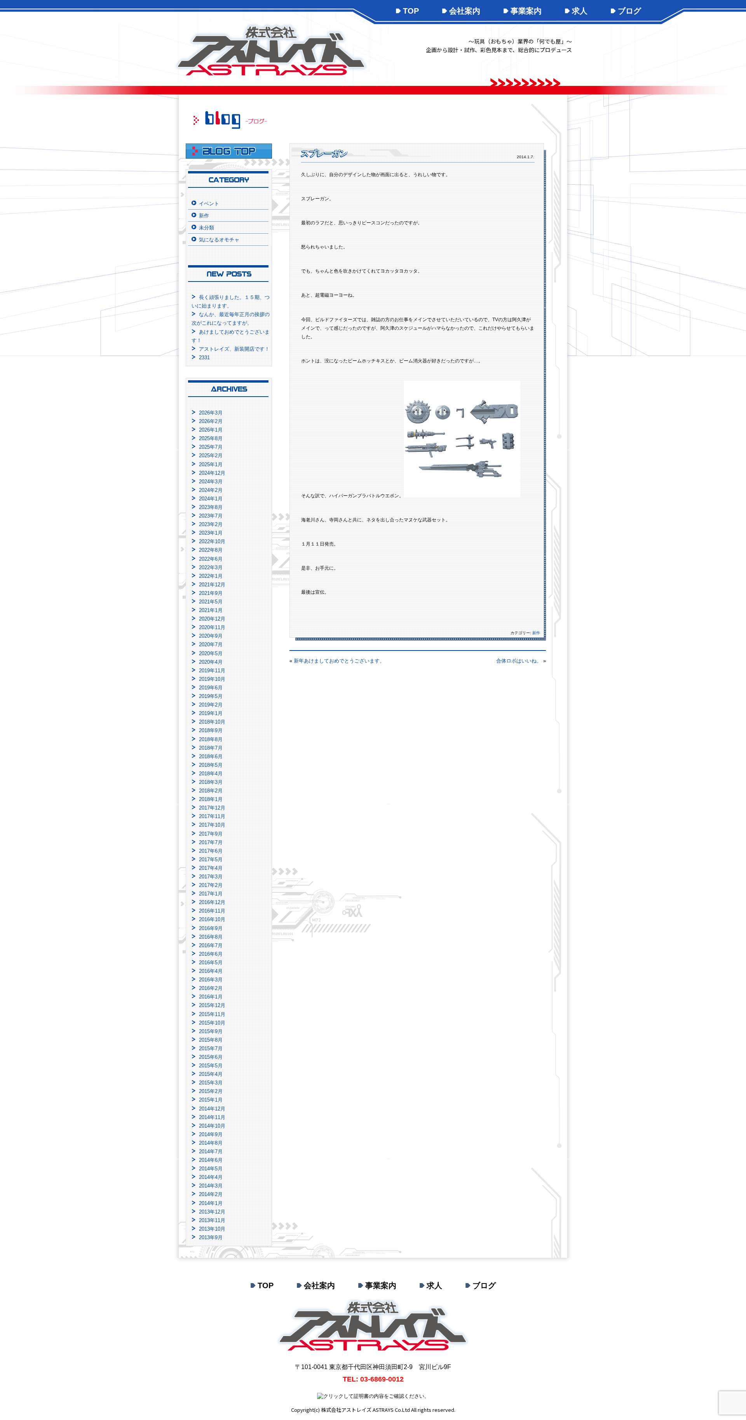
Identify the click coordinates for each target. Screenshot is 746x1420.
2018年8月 (211, 739)
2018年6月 (211, 756)
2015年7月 (211, 1048)
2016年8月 (211, 937)
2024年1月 (211, 499)
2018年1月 (211, 799)
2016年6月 (211, 954)
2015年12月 (212, 1005)
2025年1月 (211, 464)
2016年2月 (211, 988)
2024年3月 (211, 481)
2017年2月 (211, 885)
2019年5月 (211, 696)
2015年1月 (211, 1100)
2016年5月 (211, 962)
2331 (204, 357)
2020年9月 (211, 636)
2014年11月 (212, 1117)
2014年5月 (211, 1169)
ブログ (629, 11)
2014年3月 (211, 1186)
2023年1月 (211, 533)
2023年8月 (211, 507)
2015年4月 (211, 1074)
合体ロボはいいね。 (519, 661)
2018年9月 (211, 730)
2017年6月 (211, 851)
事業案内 (526, 11)
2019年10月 (212, 679)
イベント (209, 203)
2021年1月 (211, 610)
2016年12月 (212, 902)
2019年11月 (212, 670)
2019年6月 (211, 688)
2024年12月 (212, 473)
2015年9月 (211, 1031)
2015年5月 (211, 1065)
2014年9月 (211, 1134)
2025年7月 (211, 447)
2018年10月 (212, 722)
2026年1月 (211, 430)
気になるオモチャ (219, 240)
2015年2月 (211, 1091)
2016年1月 (211, 997)
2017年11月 (212, 816)
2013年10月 (212, 1229)
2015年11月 (212, 1014)
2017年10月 (212, 825)
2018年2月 (211, 791)
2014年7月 (211, 1151)
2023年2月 (211, 524)
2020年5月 (211, 653)
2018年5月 (211, 765)
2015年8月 (211, 1040)
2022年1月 (211, 576)
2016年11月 (212, 911)
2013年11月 (212, 1220)
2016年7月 (211, 945)
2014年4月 (211, 1177)
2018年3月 (211, 782)
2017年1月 (211, 894)
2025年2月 (211, 455)
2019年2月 (211, 705)
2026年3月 (211, 413)
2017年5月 (211, 859)
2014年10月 (212, 1126)
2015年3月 (211, 1083)
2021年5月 (211, 602)
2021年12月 (212, 585)
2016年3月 (211, 980)
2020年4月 (211, 662)
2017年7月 (211, 842)
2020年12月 (212, 619)
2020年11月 (212, 627)
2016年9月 (211, 928)
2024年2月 (211, 490)
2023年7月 (211, 516)
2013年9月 (211, 1237)
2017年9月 (211, 834)
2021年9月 (211, 593)
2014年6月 (211, 1160)
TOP (411, 11)
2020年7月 (211, 644)
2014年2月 (211, 1194)
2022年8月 (211, 550)
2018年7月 (211, 748)
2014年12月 (212, 1109)
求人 (579, 11)
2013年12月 (212, 1212)
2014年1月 (211, 1203)
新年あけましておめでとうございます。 (339, 661)
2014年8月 (211, 1143)
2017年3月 (211, 877)
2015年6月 (211, 1057)
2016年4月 (211, 971)
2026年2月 (211, 421)
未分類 (206, 228)
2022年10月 (212, 541)
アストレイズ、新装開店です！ (234, 349)
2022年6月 (211, 559)
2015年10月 (212, 1023)
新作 (536, 633)
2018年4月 (211, 773)
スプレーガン (324, 153)
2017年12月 (212, 808)
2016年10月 (212, 919)
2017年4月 (211, 868)
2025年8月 (211, 438)
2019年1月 (211, 713)
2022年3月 (211, 567)
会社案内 (464, 11)
